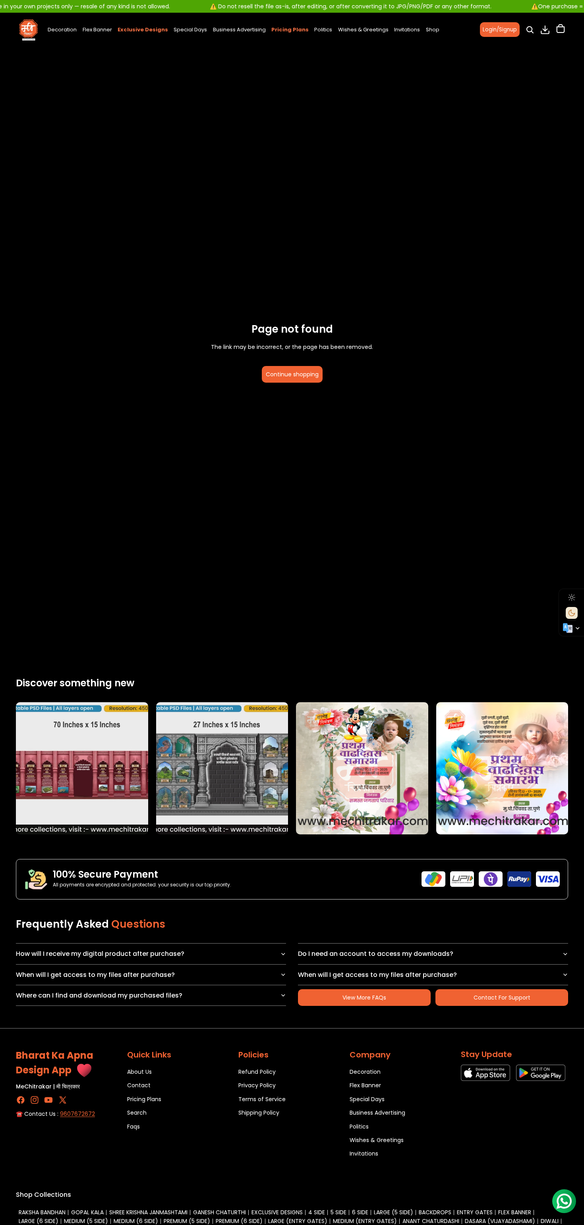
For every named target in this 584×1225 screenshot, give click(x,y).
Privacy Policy (257, 1086)
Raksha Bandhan (42, 1212)
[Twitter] (63, 1100)
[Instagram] (34, 1100)
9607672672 (77, 1114)
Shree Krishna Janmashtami (148, 1212)
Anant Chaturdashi (430, 1221)
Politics (359, 1127)
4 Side (316, 1212)
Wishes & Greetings (377, 1140)
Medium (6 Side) (136, 1221)
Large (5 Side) (393, 1212)
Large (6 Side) (38, 1221)
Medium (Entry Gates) (365, 1221)
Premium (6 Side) (239, 1221)
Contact (139, 1086)
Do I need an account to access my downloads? (375, 953)
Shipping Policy (258, 1113)
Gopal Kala (87, 1212)
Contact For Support (502, 998)
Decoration (365, 1072)
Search (137, 1113)
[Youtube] (48, 1100)
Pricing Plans (144, 1099)
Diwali (550, 1221)
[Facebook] (20, 1100)
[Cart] (561, 30)
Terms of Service (262, 1099)
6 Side (360, 1212)
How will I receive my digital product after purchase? (100, 953)
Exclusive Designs (277, 1212)
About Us (139, 1072)
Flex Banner (365, 1086)
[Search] (530, 30)
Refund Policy (257, 1072)
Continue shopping (292, 374)
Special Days (367, 1099)
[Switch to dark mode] (572, 613)
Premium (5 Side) (187, 1221)
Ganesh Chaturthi (219, 1212)
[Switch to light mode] (572, 597)
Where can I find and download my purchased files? (99, 995)
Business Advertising (377, 1113)
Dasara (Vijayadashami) (500, 1221)
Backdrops (435, 1212)
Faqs (133, 1127)
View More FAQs (364, 998)
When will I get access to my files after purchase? (95, 974)
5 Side (338, 1212)
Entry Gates (475, 1212)
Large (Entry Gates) (297, 1221)
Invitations (364, 1154)
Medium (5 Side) (86, 1221)
